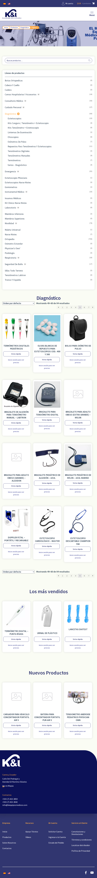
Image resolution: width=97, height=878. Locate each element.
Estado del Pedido (56, 842)
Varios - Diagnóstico (17, 165)
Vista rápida (16, 354)
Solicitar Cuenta (55, 831)
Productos (14, 27)
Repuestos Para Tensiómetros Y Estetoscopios (30, 146)
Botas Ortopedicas (14, 80)
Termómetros (14, 160)
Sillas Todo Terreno (14, 270)
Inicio (6, 27)
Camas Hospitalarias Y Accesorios (20, 94)
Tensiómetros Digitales (19, 151)
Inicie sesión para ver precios (16, 361)
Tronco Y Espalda (13, 280)
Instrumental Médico (14, 191)
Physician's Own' (12, 248)
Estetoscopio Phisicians (16, 178)
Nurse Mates (11, 234)
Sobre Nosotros (9, 842)
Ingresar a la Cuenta (57, 837)
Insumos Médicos (13, 198)
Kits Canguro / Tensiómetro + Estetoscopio (28, 123)
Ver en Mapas (8, 786)
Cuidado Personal (13, 107)
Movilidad (9, 223)
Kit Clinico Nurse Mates (16, 203)
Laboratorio (10, 207)
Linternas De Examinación (20, 132)
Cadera (8, 90)
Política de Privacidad (80, 851)
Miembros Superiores (15, 218)
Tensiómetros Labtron (15, 275)
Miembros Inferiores (14, 214)
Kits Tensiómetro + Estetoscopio (23, 127)
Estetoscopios (14, 118)
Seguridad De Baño (14, 264)
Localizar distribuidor (80, 845)
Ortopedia (9, 239)
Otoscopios (13, 137)
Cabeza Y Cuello (12, 85)
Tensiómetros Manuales (19, 155)
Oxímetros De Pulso (17, 141)
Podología (10, 253)
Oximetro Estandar (14, 243)
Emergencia (10, 171)
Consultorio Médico (14, 101)
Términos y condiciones (81, 839)
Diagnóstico (24, 27)
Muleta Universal (12, 229)
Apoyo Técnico (32, 831)
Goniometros (11, 187)
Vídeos (28, 837)
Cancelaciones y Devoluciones (78, 832)
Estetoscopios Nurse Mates (18, 182)
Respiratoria (10, 257)
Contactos (6, 848)
